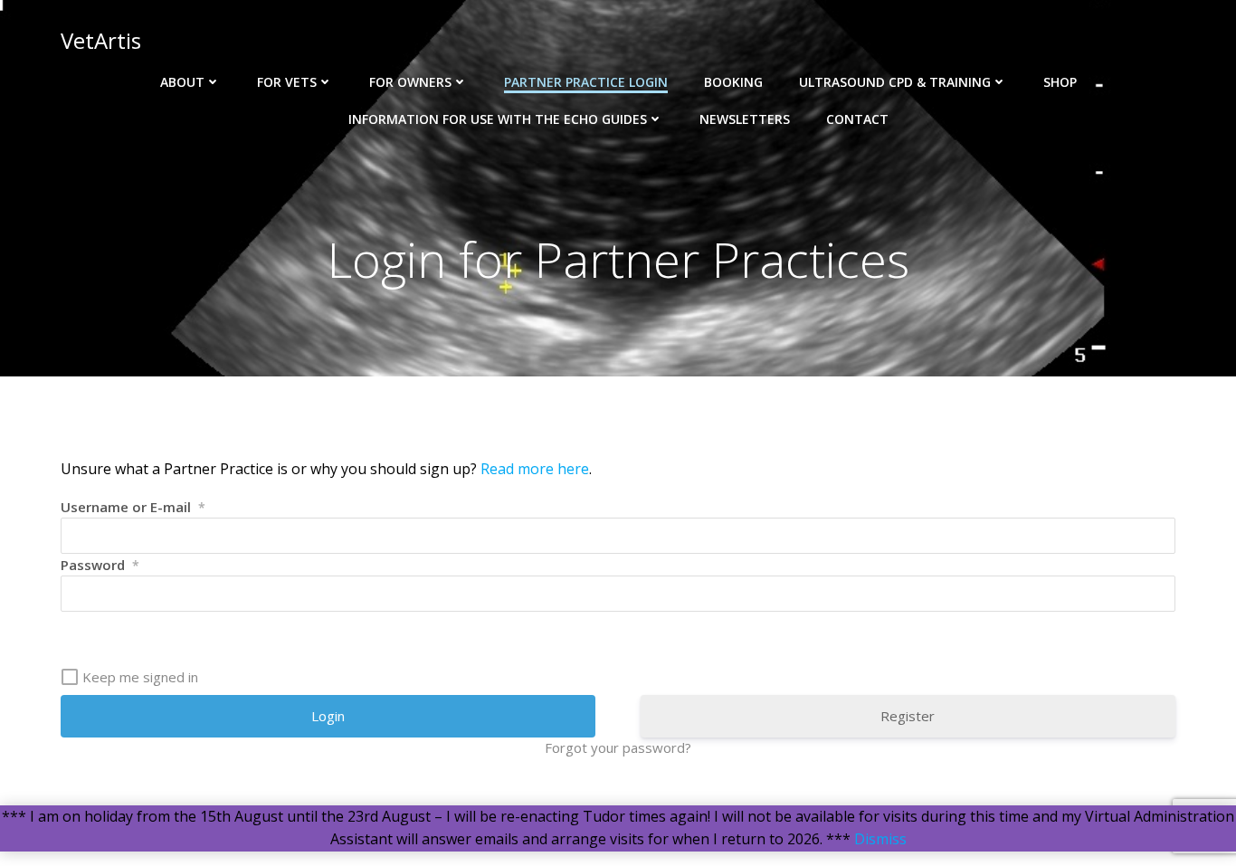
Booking (733, 81)
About (182, 81)
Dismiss (880, 839)
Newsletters (744, 119)
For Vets (287, 81)
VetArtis (101, 40)
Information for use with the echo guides (497, 119)
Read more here (534, 469)
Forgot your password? (618, 747)
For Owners (410, 81)
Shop (1060, 81)
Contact (857, 119)
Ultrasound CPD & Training (895, 81)
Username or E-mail (133, 507)
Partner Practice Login (586, 81)
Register (907, 716)
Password (100, 565)
